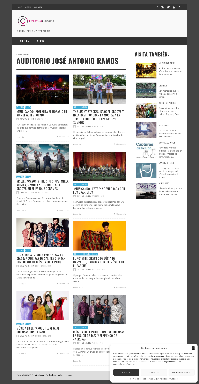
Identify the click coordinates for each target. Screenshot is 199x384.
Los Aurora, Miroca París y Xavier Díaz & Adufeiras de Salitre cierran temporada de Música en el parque (40, 258)
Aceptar (126, 372)
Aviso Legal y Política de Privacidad (163, 379)
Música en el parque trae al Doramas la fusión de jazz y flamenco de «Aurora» (99, 335)
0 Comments (64, 137)
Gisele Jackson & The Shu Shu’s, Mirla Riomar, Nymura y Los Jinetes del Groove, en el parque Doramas (42, 185)
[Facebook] (157, 7)
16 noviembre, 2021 (43, 266)
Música (28, 107)
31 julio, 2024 (97, 126)
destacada (86, 254)
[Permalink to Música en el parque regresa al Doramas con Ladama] (42, 305)
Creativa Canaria (27, 119)
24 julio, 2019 (97, 343)
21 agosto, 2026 (42, 119)
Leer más (20, 137)
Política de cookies (138, 379)
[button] (193, 348)
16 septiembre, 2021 (43, 336)
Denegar (154, 372)
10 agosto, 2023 (42, 192)
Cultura (20, 107)
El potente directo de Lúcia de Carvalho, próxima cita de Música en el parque (98, 262)
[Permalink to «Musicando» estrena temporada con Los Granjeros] (99, 166)
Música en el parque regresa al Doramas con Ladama (37, 330)
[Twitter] (168, 7)
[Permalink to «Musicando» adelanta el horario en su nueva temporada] (42, 88)
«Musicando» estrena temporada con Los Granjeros (99, 190)
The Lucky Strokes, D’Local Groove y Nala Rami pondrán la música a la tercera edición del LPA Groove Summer (98, 117)
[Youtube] (173, 7)
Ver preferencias (181, 372)
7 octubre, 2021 (98, 269)
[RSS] (162, 7)
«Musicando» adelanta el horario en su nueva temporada (41, 113)
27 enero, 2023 (98, 196)
